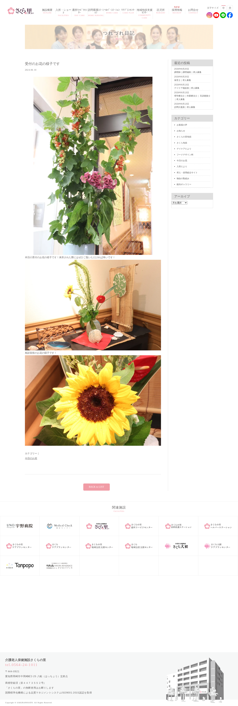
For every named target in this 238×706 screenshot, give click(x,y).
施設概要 (47, 11)
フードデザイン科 (185, 154)
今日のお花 (31, 458)
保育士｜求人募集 (182, 80)
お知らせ (181, 131)
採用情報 (177, 11)
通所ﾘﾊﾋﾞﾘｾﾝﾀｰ (79, 12)
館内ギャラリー (184, 184)
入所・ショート (63, 12)
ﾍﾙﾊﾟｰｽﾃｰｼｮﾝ (112, 11)
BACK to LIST (96, 487)
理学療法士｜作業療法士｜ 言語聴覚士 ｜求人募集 (192, 97)
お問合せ (193, 11)
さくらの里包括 (184, 137)
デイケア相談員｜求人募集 (186, 88)
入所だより (182, 166)
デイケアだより (184, 149)
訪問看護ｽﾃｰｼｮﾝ (96, 12)
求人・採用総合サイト (187, 172)
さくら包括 (182, 143)
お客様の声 (182, 125)
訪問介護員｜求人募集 (184, 107)
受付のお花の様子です (42, 64)
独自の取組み (183, 178)
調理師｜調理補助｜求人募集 (187, 72)
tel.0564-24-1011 (21, 665)
